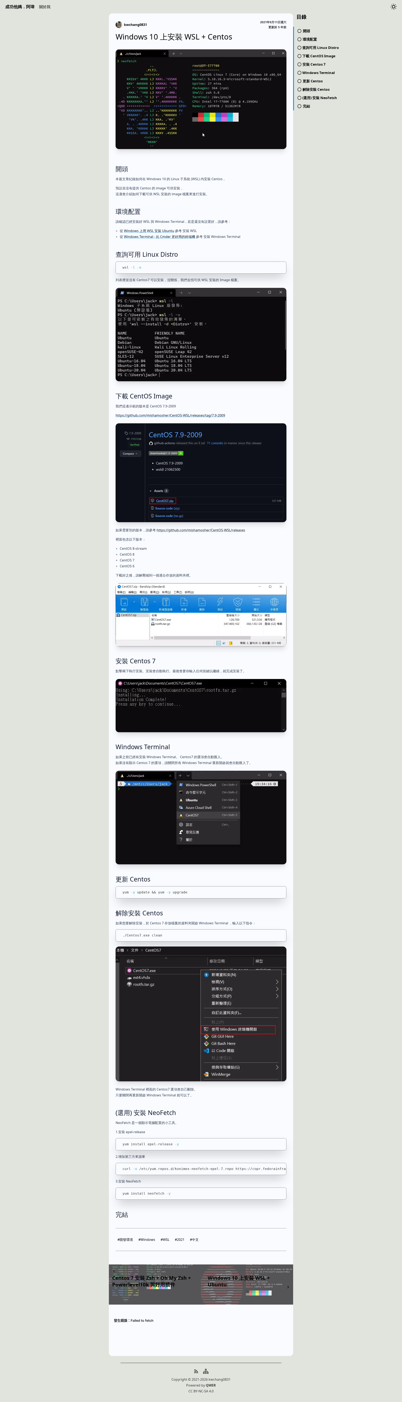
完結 (122, 1214)
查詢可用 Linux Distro (147, 254)
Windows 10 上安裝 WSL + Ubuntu (239, 1281)
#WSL (165, 1239)
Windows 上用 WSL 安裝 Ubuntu (149, 230)
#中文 (194, 1239)
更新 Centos (133, 879)
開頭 (122, 169)
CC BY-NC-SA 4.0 (201, 1391)
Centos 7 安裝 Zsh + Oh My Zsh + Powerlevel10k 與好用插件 (151, 1281)
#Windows (146, 1239)
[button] (44, 6)
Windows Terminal (143, 746)
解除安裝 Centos (139, 913)
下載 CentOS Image (144, 396)
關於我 (44, 6)
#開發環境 (125, 1239)
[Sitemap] (206, 1371)
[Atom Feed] (196, 1371)
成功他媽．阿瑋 (20, 6)
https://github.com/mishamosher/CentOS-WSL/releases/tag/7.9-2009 (170, 415)
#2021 (179, 1239)
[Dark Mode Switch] (394, 7)
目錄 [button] (301, 16)
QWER (211, 1385)
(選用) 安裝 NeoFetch (146, 1112)
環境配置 (128, 211)
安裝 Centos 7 (136, 661)
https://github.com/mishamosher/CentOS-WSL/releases (201, 530)
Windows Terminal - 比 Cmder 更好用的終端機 (159, 236)
